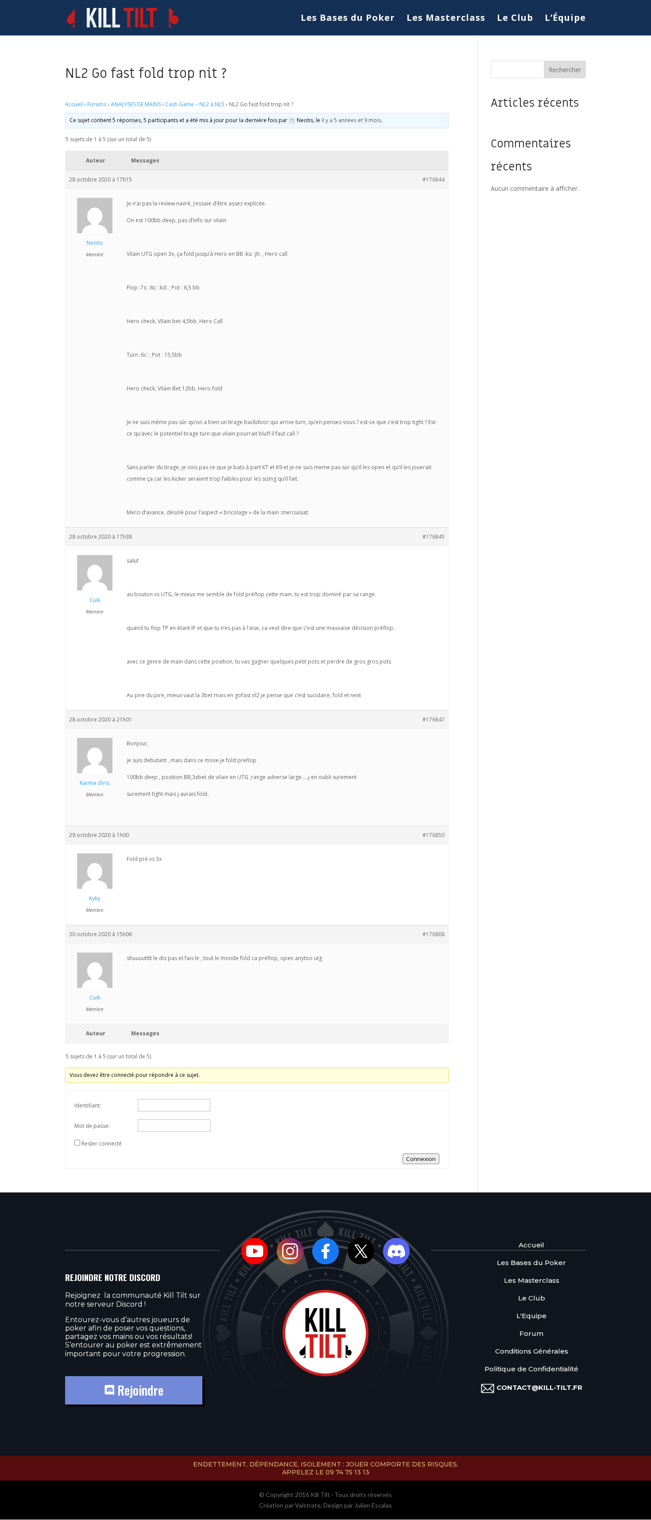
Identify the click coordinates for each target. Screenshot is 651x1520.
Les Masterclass (446, 19)
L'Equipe (531, 1316)
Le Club (515, 19)
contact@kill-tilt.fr (539, 1387)
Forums (96, 104)
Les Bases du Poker (348, 19)
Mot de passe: (92, 1126)
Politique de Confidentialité (531, 1369)
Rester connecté (101, 1143)
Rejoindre (138, 1390)
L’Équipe (565, 19)
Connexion (421, 1159)
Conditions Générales (531, 1351)
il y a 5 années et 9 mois (351, 120)
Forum (531, 1333)
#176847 (433, 719)
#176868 (433, 934)
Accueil (74, 104)
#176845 (433, 536)
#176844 (433, 179)
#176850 (433, 835)
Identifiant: (87, 1105)
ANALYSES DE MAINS (136, 104)
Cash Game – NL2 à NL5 (195, 104)
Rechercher (565, 70)
